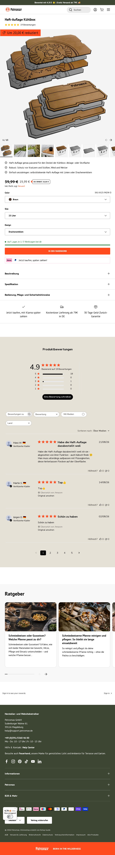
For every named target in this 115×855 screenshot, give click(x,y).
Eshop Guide (45, 830)
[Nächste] (46, 674)
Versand (21, 186)
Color (7, 192)
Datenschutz (48, 835)
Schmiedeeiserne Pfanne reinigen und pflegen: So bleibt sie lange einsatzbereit (84, 639)
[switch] (10, 816)
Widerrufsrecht (35, 835)
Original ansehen (46, 495)
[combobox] (79, 10)
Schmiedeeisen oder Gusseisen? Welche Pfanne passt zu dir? (27, 637)
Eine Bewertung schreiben (57, 396)
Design (8, 225)
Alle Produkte (93, 835)
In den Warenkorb (57, 251)
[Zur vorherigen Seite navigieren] (36, 552)
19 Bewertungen (28, 24)
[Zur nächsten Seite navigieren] (79, 552)
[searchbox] (16, 414)
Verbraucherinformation (64, 835)
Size (6, 208)
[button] (102, 9)
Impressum (81, 835)
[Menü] (15, 809)
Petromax (15, 830)
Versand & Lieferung (18, 835)
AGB (6, 835)
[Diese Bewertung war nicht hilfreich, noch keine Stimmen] (106, 470)
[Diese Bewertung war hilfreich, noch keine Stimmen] (100, 470)
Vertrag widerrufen (39, 820)
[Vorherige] (40, 674)
